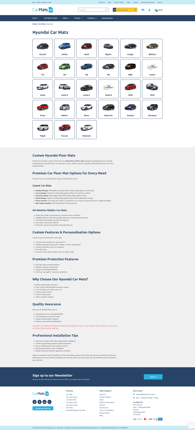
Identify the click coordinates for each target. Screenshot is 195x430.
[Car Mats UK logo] (47, 394)
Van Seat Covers (72, 405)
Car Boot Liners (51, 18)
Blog (109, 2)
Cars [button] (34, 18)
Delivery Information (147, 2)
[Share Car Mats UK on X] (34, 402)
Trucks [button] (77, 18)
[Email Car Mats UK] (49, 402)
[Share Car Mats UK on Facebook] (39, 402)
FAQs (128, 2)
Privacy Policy (104, 413)
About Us (102, 2)
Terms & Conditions (107, 410)
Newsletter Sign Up (43, 408)
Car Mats (41, 24)
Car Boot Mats (71, 400)
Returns (159, 2)
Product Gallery (119, 2)
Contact (135, 2)
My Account (104, 407)
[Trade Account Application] (142, 10)
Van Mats (69, 407)
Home (34, 24)
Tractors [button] (91, 18)
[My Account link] (149, 10)
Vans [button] (65, 18)
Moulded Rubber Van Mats (75, 410)
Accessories (107, 18)
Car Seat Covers (71, 397)
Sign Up (153, 377)
